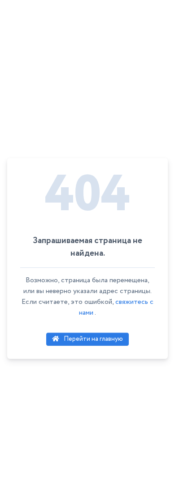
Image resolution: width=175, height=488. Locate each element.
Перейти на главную (92, 338)
